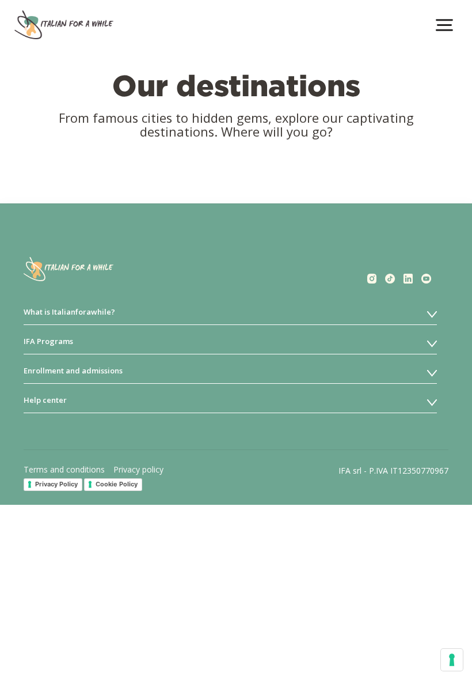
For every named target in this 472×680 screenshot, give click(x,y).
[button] (444, 25)
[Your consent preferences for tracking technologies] (452, 660)
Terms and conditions (64, 469)
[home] (63, 24)
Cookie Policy (117, 484)
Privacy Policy (56, 484)
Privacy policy (138, 469)
